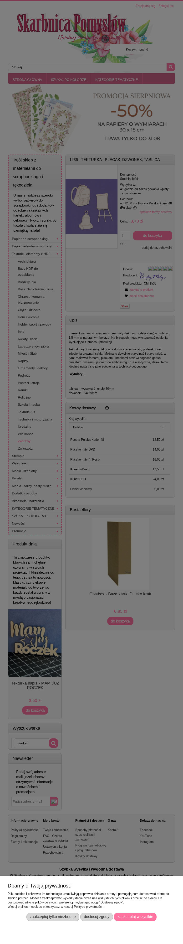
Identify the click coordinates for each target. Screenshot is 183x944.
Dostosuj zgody (96, 916)
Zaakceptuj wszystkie (135, 916)
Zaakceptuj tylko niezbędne (53, 916)
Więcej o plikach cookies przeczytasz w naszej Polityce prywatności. (55, 906)
